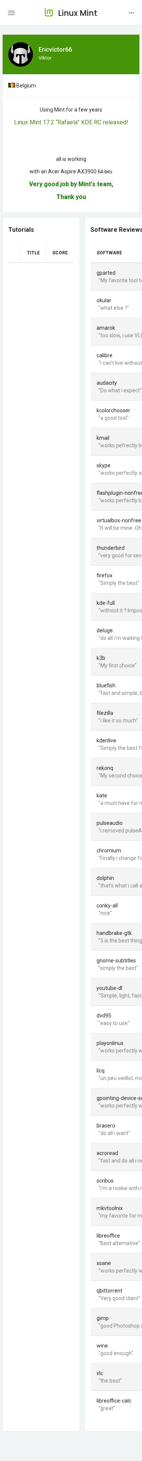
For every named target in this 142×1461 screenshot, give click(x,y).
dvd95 (104, 1016)
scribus (105, 1181)
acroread (107, 1153)
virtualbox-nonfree (119, 520)
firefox (104, 575)
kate (102, 795)
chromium (109, 851)
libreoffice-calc (114, 1401)
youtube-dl (109, 988)
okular (104, 300)
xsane (104, 1263)
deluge (105, 630)
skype (104, 465)
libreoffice (108, 1236)
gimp (103, 1318)
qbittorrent (109, 1291)
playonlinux (110, 1043)
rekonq (105, 768)
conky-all (107, 906)
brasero (106, 1126)
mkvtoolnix (110, 1208)
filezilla (105, 713)
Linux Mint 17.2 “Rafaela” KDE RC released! (71, 122)
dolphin (105, 878)
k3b (101, 658)
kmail (103, 438)
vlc (100, 1373)
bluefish (106, 685)
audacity (107, 383)
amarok (106, 328)
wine (102, 1346)
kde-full (106, 603)
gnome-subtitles (116, 961)
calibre (104, 355)
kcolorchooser (113, 410)
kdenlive (106, 740)
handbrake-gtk (114, 933)
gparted (106, 273)
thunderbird (111, 548)
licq (101, 1071)
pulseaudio (110, 823)
